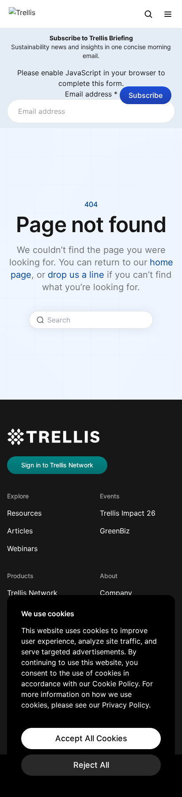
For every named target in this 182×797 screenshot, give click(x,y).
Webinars (22, 548)
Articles (20, 530)
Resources (24, 513)
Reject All (91, 765)
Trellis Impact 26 (127, 513)
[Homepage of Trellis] (53, 437)
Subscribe (146, 95)
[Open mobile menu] (168, 14)
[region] (91, 692)
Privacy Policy (125, 704)
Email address (91, 93)
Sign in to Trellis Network (57, 465)
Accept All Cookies (91, 738)
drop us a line (76, 274)
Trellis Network (32, 592)
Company (116, 592)
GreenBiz (115, 530)
